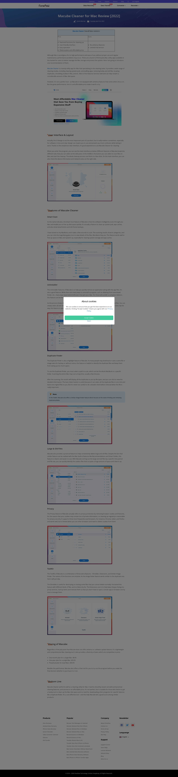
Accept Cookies (89, 318)
